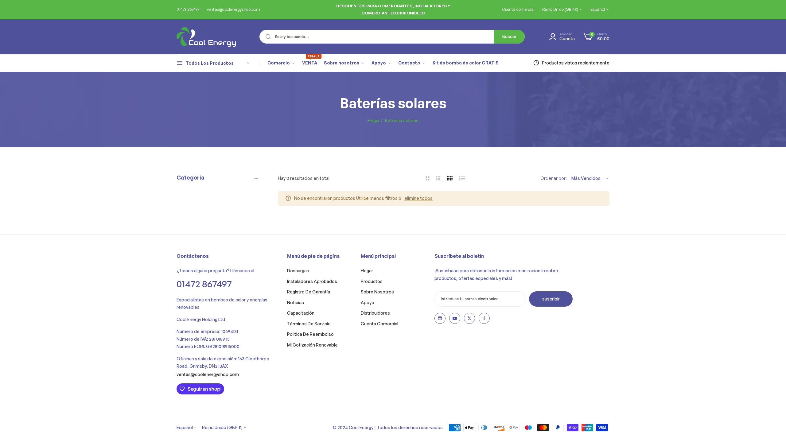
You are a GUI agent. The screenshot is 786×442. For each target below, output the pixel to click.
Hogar (374, 120)
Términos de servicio (309, 323)
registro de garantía (308, 291)
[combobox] (392, 37)
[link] (281, 63)
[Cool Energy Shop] (199, 37)
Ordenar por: (553, 178)
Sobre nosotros (377, 291)
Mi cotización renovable (312, 344)
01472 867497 (204, 283)
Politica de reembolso (310, 334)
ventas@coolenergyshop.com (208, 374)
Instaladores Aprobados (312, 281)
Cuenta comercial (379, 323)
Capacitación (300, 313)
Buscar (509, 36)
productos (372, 281)
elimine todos (418, 198)
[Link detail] (440, 318)
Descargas (298, 270)
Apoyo (367, 302)
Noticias (295, 302)
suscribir (551, 298)
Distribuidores (375, 313)
